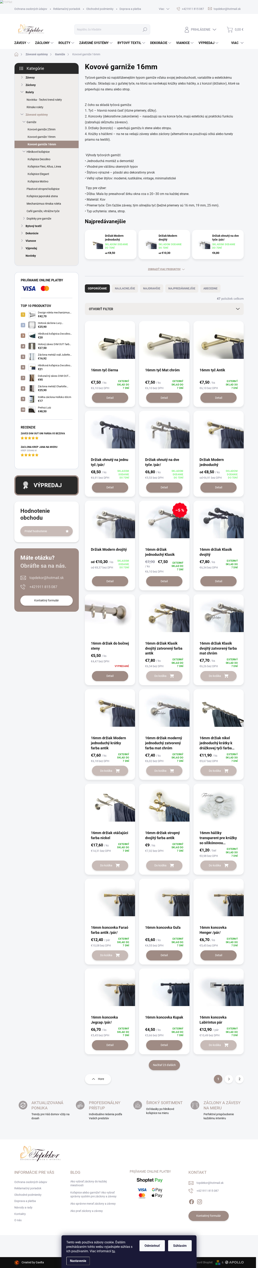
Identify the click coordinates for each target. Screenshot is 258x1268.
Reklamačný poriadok (66, 8)
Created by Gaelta (33, 1262)
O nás (18, 1220)
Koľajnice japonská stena (42, 196)
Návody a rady (23, 1207)
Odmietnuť (152, 1246)
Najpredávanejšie (181, 288)
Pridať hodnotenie (36, 531)
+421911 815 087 (43, 587)
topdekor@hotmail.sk (46, 578)
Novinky (31, 255)
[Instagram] (200, 1201)
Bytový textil (34, 226)
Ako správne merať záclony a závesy (93, 1203)
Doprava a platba (130, 8)
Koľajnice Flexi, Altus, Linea (44, 166)
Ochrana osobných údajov (30, 8)
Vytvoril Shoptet (203, 1262)
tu (113, 1251)
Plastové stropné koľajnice (43, 189)
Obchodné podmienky (99, 8)
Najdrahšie (151, 288)
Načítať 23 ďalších (164, 1065)
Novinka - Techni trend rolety (44, 99)
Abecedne (210, 288)
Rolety (30, 92)
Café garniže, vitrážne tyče (43, 211)
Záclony (31, 85)
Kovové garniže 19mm (41, 136)
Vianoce (31, 240)
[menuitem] (22, 43)
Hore (101, 1079)
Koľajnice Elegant (38, 174)
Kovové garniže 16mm (42, 144)
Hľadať (144, 29)
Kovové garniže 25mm (41, 129)
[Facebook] (191, 1201)
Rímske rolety (35, 107)
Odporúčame (97, 288)
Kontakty (20, 1214)
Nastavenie (78, 1261)
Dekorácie (32, 233)
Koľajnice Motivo (38, 181)
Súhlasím (180, 1246)
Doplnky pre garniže (39, 218)
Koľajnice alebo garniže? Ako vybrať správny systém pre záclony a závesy (93, 1194)
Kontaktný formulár (46, 600)
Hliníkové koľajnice (38, 151)
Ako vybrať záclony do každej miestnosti (88, 1183)
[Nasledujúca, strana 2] (229, 1079)
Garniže (31, 122)
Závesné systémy (37, 114)
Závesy (30, 77)
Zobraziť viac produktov (164, 269)
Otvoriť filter (101, 309)
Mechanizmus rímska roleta (44, 203)
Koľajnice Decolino (39, 159)
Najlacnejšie (125, 288)
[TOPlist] (6, 1)
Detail (109, 397)
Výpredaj (31, 248)
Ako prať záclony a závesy (86, 1211)
